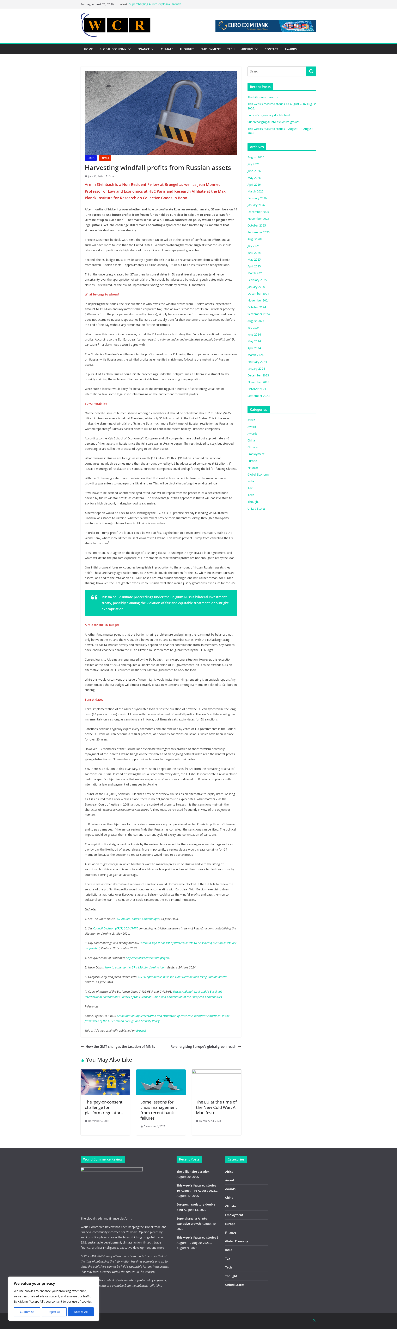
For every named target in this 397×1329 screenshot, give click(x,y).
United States (256, 508)
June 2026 (254, 171)
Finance (104, 158)
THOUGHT (187, 49)
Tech (251, 495)
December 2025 (258, 212)
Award (252, 427)
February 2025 (257, 280)
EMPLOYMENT (211, 49)
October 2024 (257, 307)
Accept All (81, 1312)
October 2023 (257, 389)
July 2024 (253, 328)
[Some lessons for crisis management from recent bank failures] (161, 1072)
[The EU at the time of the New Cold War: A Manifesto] (216, 1072)
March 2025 (255, 273)
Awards (252, 433)
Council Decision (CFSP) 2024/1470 (115, 928)
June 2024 (254, 334)
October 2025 (257, 225)
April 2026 (254, 184)
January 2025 (256, 287)
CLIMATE (167, 49)
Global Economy (258, 474)
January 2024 (256, 368)
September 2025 (259, 232)
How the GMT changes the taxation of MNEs (120, 1046)
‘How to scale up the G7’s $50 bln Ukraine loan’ (135, 967)
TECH (231, 49)
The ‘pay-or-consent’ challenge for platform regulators (104, 1107)
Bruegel (141, 1030)
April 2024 (254, 348)
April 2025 (254, 266)
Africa (251, 420)
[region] (53, 1299)
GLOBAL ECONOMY (112, 49)
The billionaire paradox (263, 97)
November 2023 (258, 382)
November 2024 (258, 300)
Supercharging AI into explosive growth (155, 4)
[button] (128, 49)
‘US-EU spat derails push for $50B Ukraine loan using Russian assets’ (182, 977)
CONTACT (271, 49)
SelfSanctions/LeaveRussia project (147, 958)
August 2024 (256, 321)
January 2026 (256, 205)
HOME (88, 49)
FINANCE (144, 49)
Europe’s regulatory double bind (269, 115)
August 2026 (256, 157)
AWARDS (291, 49)
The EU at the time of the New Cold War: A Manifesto (216, 1107)
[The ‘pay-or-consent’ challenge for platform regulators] (105, 1072)
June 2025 (254, 253)
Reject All (54, 1312)
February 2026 (257, 198)
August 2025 (256, 239)
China (251, 440)
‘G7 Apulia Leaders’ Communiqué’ (137, 919)
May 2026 (254, 178)
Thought (253, 502)
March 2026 (255, 191)
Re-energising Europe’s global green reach (203, 1046)
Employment (256, 454)
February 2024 (257, 362)
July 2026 (253, 164)
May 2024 (254, 341)
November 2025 (258, 219)
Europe (90, 158)
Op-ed (112, 176)
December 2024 (258, 293)
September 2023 (259, 396)
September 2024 (259, 314)
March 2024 (255, 355)
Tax (250, 488)
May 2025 (254, 259)
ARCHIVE (247, 49)
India (251, 481)
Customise (27, 1312)
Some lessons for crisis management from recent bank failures (158, 1110)
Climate (253, 447)
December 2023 (258, 375)
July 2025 (253, 246)
